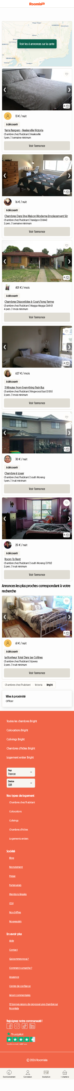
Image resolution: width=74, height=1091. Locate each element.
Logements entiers (18, 838)
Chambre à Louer (14, 473)
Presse (12, 876)
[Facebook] (9, 1026)
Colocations (15, 811)
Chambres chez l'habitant (22, 802)
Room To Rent (13, 559)
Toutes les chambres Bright (22, 721)
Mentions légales (18, 894)
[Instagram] (17, 1026)
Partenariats (15, 885)
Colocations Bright (17, 730)
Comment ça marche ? (20, 968)
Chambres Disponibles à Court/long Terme (29, 301)
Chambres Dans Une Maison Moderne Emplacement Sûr (36, 216)
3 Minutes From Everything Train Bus (24, 387)
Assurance (14, 977)
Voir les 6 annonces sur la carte (37, 43)
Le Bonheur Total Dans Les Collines (24, 657)
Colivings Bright (16, 739)
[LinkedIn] (32, 1026)
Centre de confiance (20, 986)
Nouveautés (15, 921)
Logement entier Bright (20, 757)
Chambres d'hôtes (18, 829)
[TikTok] (25, 1026)
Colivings (14, 820)
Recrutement (16, 867)
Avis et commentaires (20, 995)
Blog (11, 858)
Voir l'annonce (37, 145)
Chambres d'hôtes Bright (21, 748)
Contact (13, 949)
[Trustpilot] (21, 1043)
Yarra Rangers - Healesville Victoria (24, 130)
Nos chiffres (15, 912)
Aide (11, 940)
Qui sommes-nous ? (19, 959)
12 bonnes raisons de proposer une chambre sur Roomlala (33, 1006)
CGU (11, 903)
